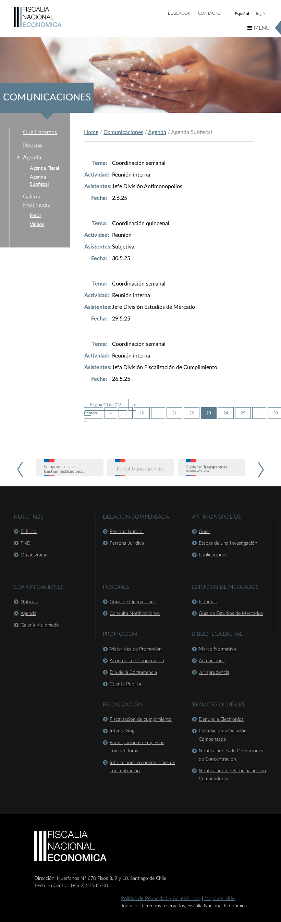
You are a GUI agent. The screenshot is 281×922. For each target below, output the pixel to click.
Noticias (32, 145)
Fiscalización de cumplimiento (141, 719)
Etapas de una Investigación (228, 543)
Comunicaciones (123, 132)
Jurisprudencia (214, 672)
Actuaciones (211, 660)
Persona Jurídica (127, 543)
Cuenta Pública (125, 684)
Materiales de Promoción (136, 649)
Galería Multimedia (40, 625)
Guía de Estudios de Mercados (231, 613)
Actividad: (96, 175)
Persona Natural (127, 531)
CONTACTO (209, 13)
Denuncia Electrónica (221, 719)
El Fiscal (29, 531)
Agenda (32, 157)
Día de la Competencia (133, 672)
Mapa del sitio (219, 898)
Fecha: (99, 198)
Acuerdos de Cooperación (137, 660)
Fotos (35, 215)
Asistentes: (97, 186)
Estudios (208, 601)
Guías (204, 531)
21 (174, 413)
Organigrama (34, 555)
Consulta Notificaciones (135, 613)
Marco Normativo (217, 649)
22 (191, 413)
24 (225, 413)
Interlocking (122, 731)
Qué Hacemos (40, 132)
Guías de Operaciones (133, 601)
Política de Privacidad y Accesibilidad (160, 898)
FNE (25, 543)
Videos (37, 224)
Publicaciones (213, 555)
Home (91, 132)
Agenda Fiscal (44, 168)
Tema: (99, 163)
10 (141, 413)
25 (243, 413)
